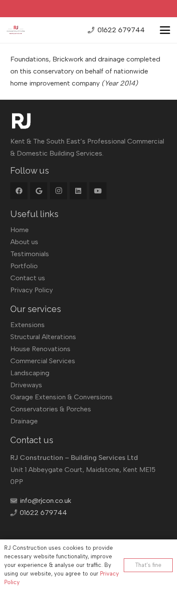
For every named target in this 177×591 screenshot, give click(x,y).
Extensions (27, 325)
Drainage (24, 421)
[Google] (38, 190)
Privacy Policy (31, 290)
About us (24, 242)
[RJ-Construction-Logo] (15, 30)
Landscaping (29, 373)
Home (19, 230)
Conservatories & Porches (50, 409)
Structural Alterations (43, 337)
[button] (165, 30)
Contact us (27, 278)
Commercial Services (42, 361)
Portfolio (24, 266)
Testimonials (29, 254)
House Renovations (40, 349)
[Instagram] (58, 190)
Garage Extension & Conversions (61, 397)
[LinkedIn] (78, 190)
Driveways (26, 385)
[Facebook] (18, 190)
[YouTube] (98, 190)
